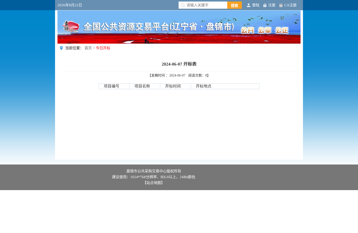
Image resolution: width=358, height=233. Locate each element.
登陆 (255, 5)
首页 (88, 48)
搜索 (234, 6)
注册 (271, 5)
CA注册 (290, 5)
